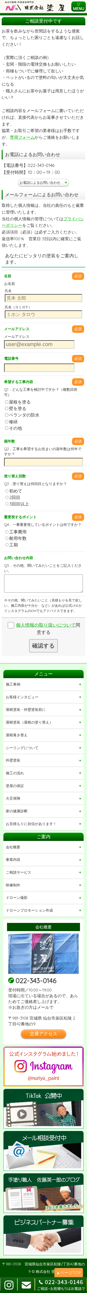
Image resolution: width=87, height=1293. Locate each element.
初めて (15, 491)
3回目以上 (19, 504)
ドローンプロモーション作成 (29, 910)
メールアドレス (16, 329)
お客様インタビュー (22, 697)
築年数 (9, 441)
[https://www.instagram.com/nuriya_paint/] (43, 1066)
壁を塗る (17, 408)
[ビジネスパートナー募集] (43, 1235)
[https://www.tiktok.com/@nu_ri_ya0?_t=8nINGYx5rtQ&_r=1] (43, 1109)
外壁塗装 (13, 760)
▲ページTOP (68, 1272)
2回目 (14, 497)
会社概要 (13, 847)
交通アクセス (43, 1033)
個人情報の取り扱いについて (46, 625)
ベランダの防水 (24, 415)
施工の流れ (15, 773)
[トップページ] (36, 6)
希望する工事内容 (18, 381)
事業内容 (13, 859)
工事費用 (18, 532)
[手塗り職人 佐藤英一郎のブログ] (43, 1193)
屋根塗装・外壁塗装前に (26, 709)
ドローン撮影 (17, 897)
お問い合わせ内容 (18, 557)
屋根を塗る (20, 402)
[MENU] (78, 6)
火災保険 (13, 798)
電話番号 (11, 358)
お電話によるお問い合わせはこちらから (44, 182)
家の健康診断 (17, 811)
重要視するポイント (20, 517)
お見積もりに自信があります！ (31, 823)
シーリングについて (22, 747)
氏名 (8, 291)
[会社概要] (43, 953)
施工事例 (13, 684)
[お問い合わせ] (43, 1151)
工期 (13, 545)
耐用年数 (18, 538)
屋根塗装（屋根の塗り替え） (29, 722)
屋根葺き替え (17, 735)
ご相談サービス (18, 872)
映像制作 (13, 885)
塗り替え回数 (15, 476)
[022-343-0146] (61, 1285)
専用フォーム (22, 137)
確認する (43, 646)
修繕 (13, 421)
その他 (15, 428)
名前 (7, 276)
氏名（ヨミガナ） (18, 307)
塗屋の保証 (15, 785)
